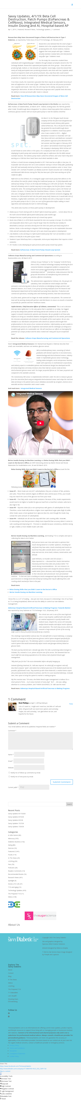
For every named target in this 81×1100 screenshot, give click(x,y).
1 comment (56, 29)
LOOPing (11, 861)
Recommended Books (15, 874)
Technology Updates (43, 29)
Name (11, 755)
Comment (12, 731)
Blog (9, 976)
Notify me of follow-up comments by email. (25, 773)
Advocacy (11, 838)
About (10, 970)
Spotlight (11, 881)
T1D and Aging (13, 887)
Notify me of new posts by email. (22, 777)
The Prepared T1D (14, 894)
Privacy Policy (14, 1045)
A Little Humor (13, 835)
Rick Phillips (24, 703)
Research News (30, 29)
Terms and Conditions (17, 1048)
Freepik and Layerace (51, 955)
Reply (71, 704)
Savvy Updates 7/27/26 (16, 823)
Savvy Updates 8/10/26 (16, 817)
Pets (9, 864)
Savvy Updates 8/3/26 (15, 820)
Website (11, 768)
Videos (10, 897)
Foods (10, 855)
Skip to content (5, 1071)
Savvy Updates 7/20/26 (16, 827)
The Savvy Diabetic (59, 938)
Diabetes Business (14, 842)
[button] (0, 1074)
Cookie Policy (14, 1056)
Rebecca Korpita (62, 948)
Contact (11, 973)
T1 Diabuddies (13, 993)
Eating (10, 845)
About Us (14, 925)
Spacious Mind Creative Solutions (53, 944)
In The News (12, 858)
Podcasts (11, 868)
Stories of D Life (13, 884)
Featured (21, 29)
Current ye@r (13, 787)
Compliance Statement (17, 1054)
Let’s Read (12, 996)
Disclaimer (13, 1051)
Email (10, 761)
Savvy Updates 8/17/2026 (17, 814)
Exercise (11, 848)
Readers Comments (15, 871)
